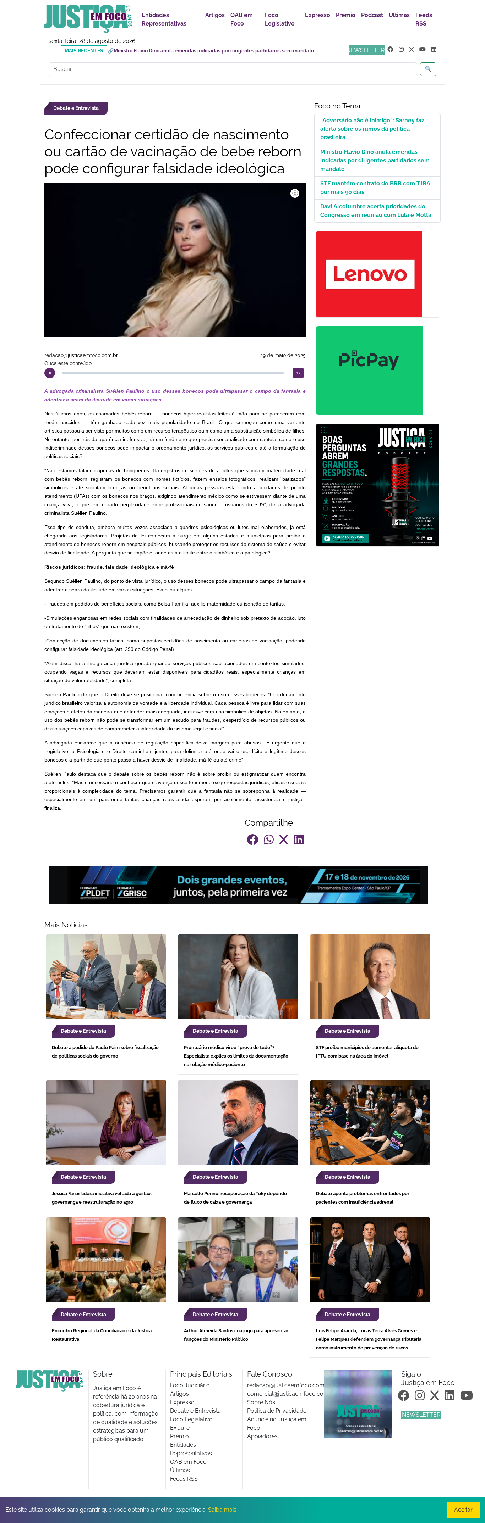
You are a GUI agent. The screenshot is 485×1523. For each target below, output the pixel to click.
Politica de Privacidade (276, 1410)
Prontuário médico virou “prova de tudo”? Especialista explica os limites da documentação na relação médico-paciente (236, 1056)
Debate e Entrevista (195, 1410)
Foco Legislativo (280, 19)
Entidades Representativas (164, 19)
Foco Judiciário (190, 1385)
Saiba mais (222, 1509)
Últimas (399, 15)
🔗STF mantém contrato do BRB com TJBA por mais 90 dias (177, 51)
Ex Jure (180, 1427)
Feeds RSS (423, 19)
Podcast (372, 15)
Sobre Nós (261, 1402)
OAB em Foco (241, 19)
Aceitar (463, 1509)
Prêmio (345, 15)
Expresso (317, 15)
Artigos (215, 15)
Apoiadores (262, 1436)
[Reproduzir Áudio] (49, 373)
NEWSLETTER (365, 50)
